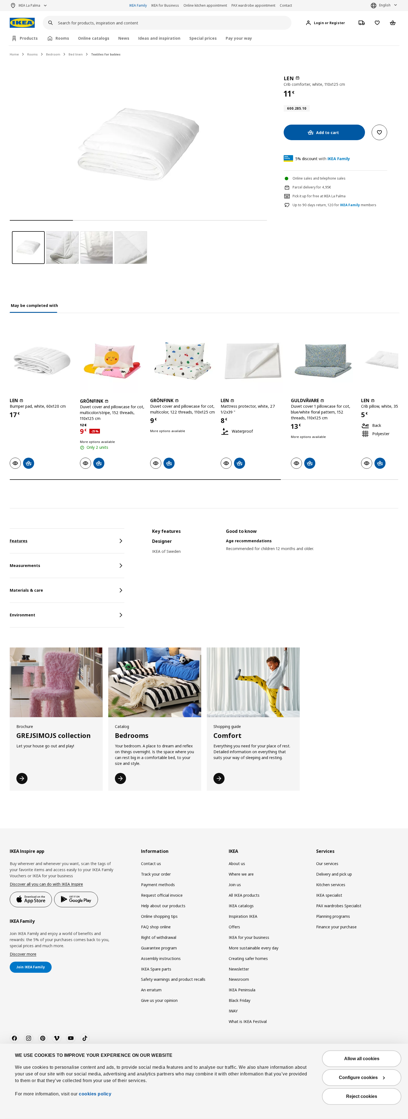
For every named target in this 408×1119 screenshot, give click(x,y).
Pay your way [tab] (239, 38)
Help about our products (163, 905)
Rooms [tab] (62, 38)
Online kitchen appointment (205, 5)
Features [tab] (18, 540)
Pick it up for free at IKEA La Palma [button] (319, 196)
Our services (327, 863)
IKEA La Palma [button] (29, 5)
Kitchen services (330, 884)
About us (237, 863)
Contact (286, 5)
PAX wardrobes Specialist (338, 905)
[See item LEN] (42, 361)
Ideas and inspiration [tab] (159, 38)
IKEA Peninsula (242, 989)
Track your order (156, 874)
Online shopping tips (159, 916)
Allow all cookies (361, 1058)
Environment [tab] (22, 615)
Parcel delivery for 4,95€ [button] (312, 187)
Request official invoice (162, 895)
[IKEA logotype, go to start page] (22, 23)
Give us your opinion (159, 1000)
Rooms (32, 54)
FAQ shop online (156, 926)
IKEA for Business (165, 5)
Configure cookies (358, 1077)
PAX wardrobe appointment (253, 5)
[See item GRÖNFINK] (112, 361)
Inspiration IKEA (243, 916)
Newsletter (239, 969)
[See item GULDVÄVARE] (323, 361)
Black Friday (239, 1000)
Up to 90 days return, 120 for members (334, 205)
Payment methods (158, 884)
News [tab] (123, 38)
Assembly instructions (161, 958)
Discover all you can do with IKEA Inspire (46, 884)
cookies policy (95, 1094)
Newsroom (239, 979)
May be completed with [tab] (34, 305)
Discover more (23, 954)
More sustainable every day (253, 948)
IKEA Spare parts (156, 969)
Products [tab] (29, 38)
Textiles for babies (105, 54)
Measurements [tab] (25, 565)
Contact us (151, 863)
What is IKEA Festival (248, 1021)
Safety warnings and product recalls (173, 979)
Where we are (241, 874)
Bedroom (53, 54)
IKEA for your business (249, 937)
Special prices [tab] (203, 38)
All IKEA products (244, 895)
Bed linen (76, 54)
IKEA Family (138, 5)
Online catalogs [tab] (93, 38)
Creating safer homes (248, 958)
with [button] (322, 158)
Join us (235, 884)
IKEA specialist (329, 895)
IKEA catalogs (241, 905)
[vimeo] (56, 1038)
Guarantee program (159, 948)
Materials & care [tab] (26, 590)
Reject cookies (361, 1096)
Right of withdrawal (158, 937)
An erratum (151, 989)
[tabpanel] (275, 547)
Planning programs (333, 916)
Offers (234, 926)
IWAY (233, 1011)
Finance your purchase (336, 926)
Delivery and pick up (334, 874)
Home (14, 54)
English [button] (385, 5)
